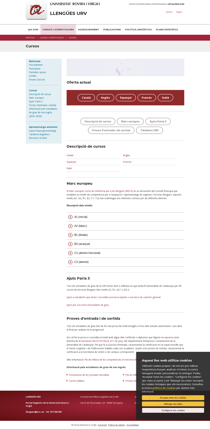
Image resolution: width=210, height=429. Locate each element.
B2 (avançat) (82, 243)
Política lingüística (138, 29)
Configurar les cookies (173, 410)
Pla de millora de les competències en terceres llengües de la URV (119, 359)
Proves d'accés (37, 79)
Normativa (34, 68)
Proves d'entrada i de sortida (111, 130)
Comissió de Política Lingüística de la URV (99, 396)
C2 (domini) (81, 261)
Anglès (105, 97)
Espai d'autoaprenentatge (42, 130)
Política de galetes (116, 425)
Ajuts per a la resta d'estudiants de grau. (88, 304)
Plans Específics (167, 29)
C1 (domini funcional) (87, 252)
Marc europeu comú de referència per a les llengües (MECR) (101, 191)
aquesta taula (172, 337)
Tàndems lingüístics (39, 134)
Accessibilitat (132, 425)
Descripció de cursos (40, 94)
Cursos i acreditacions (58, 29)
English (179, 12)
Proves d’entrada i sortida (42, 105)
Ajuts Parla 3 (35, 101)
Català (86, 97)
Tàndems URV (149, 130)
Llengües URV (68, 13)
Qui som (33, 29)
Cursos (72, 380)
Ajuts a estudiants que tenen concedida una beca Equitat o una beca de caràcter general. (114, 297)
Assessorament (88, 29)
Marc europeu (36, 97)
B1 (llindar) (81, 234)
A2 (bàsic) (80, 225)
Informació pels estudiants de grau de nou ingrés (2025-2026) (43, 112)
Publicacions (112, 29)
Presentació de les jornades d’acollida (89, 374)
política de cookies (164, 388)
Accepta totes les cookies (173, 397)
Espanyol (126, 97)
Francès (147, 97)
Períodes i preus (37, 72)
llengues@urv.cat (35, 411)
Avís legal (102, 425)
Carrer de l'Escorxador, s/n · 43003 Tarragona (101, 402)
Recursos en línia (38, 137)
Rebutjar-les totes (173, 404)
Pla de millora (133, 374)
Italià (165, 97)
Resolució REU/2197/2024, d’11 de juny (102, 340)
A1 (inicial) (80, 216)
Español (169, 12)
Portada (30, 38)
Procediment (36, 64)
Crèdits (32, 75)
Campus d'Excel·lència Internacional (156, 4)
